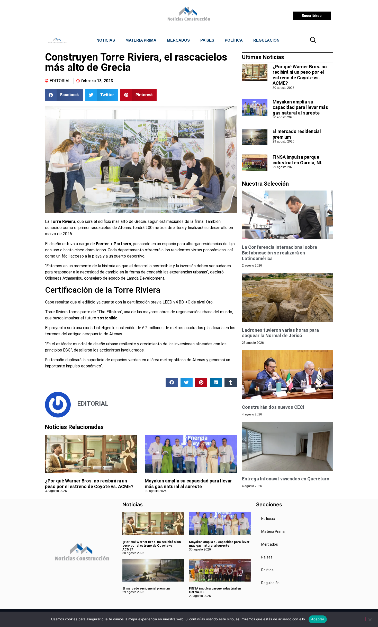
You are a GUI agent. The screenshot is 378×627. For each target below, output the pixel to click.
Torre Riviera (62, 221)
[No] (369, 619)
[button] (313, 40)
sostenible (107, 318)
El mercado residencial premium (146, 588)
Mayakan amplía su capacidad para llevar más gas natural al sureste (188, 483)
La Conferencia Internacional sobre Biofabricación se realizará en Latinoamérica (279, 252)
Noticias (105, 40)
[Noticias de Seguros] (188, 15)
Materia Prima (140, 40)
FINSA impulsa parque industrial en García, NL (297, 159)
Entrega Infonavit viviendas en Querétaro (285, 478)
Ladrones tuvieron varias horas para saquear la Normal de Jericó (280, 332)
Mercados (178, 40)
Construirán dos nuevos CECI (273, 407)
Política (234, 40)
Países (207, 40)
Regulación (266, 40)
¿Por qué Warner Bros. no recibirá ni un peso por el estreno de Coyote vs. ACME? (89, 483)
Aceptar (317, 619)
